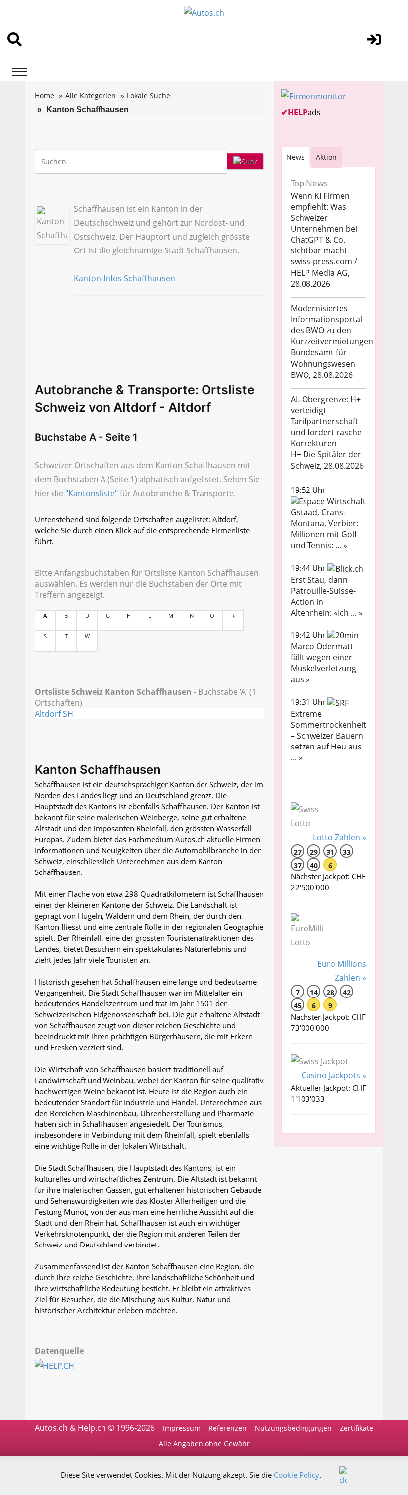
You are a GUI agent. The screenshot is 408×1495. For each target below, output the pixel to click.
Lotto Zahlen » (339, 837)
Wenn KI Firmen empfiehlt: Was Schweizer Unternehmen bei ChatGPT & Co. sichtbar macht (324, 223)
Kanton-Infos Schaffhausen (124, 278)
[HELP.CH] (65, 1364)
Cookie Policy (296, 1475)
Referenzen (227, 1428)
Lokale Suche (148, 95)
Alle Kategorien (90, 95)
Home (44, 95)
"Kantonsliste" (91, 493)
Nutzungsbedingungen (293, 1428)
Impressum (182, 1428)
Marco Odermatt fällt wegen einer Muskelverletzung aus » (323, 663)
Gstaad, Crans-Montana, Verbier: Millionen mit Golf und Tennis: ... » (324, 529)
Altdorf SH (54, 713)
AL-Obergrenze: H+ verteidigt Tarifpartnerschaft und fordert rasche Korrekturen (326, 421)
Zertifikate (356, 1428)
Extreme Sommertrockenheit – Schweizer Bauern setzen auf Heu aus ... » (328, 735)
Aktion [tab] (326, 157)
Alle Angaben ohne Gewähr (204, 1443)
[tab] (295, 157)
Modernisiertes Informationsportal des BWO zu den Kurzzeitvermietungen (332, 325)
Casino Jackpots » (334, 1075)
